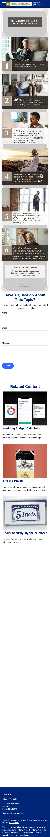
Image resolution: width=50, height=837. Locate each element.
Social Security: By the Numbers (25, 533)
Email (4, 328)
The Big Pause (13, 481)
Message (6, 343)
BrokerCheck (14, 823)
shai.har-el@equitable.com (13, 813)
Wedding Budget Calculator (22, 428)
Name (4, 313)
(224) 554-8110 (14, 799)
